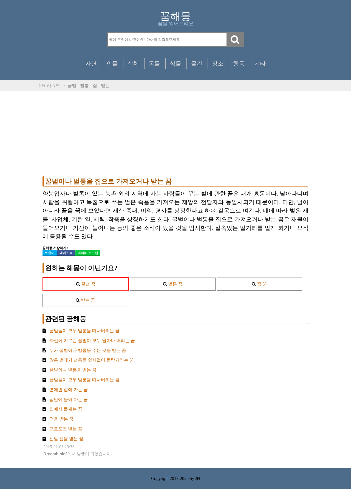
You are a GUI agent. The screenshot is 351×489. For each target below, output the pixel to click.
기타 (260, 63)
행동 (239, 63)
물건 (196, 63)
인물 (112, 63)
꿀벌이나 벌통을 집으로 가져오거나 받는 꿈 (108, 181)
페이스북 (66, 253)
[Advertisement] (175, 134)
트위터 (50, 253)
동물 (154, 63)
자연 (91, 63)
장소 (217, 63)
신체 (133, 63)
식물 (175, 63)
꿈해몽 (175, 16)
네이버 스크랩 (88, 253)
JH (197, 478)
